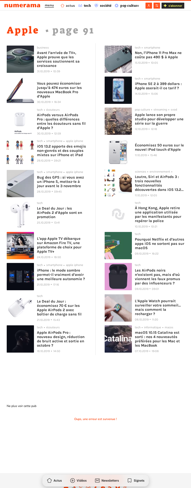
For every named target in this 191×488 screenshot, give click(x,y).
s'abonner (175, 5)
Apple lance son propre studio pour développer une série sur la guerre (159, 119)
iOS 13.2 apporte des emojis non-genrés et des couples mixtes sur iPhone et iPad (61, 150)
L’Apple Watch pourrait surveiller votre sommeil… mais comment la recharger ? (158, 307)
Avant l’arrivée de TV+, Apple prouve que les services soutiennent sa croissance (58, 59)
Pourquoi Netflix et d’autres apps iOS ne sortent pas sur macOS (159, 243)
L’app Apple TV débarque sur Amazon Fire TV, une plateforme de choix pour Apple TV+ (59, 245)
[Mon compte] (148, 6)
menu (49, 5)
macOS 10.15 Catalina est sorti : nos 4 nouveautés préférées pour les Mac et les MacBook (157, 339)
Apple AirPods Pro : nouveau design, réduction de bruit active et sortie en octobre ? (60, 339)
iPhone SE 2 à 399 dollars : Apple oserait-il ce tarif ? (158, 86)
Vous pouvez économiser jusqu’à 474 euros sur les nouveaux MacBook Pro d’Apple (59, 89)
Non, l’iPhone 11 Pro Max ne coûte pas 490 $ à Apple (158, 55)
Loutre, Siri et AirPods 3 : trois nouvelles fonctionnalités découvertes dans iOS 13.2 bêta (158, 183)
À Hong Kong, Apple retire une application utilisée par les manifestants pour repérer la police (158, 214)
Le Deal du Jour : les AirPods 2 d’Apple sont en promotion (59, 212)
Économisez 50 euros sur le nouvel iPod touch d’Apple (159, 147)
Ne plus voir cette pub (21, 406)
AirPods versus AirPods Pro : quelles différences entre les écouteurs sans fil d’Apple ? (61, 121)
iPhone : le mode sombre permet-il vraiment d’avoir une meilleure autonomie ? (61, 274)
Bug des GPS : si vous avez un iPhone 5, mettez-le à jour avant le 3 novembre (60, 181)
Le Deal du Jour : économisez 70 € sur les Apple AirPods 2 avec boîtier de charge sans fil (59, 307)
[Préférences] (157, 6)
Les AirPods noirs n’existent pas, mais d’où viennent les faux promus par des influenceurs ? (157, 276)
